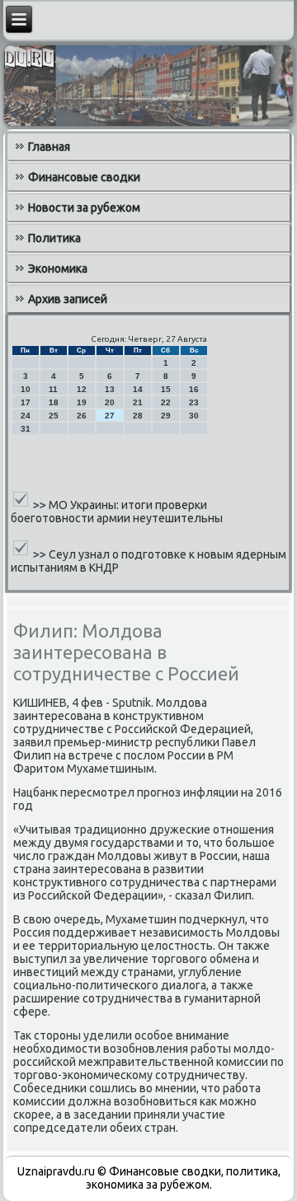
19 (82, 402)
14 (138, 389)
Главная (49, 146)
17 (26, 402)
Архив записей (67, 299)
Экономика (57, 268)
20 (110, 402)
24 (26, 415)
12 (82, 389)
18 (54, 402)
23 (194, 402)
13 (110, 389)
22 (166, 402)
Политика (54, 238)
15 (166, 389)
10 (26, 389)
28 (138, 415)
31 (26, 428)
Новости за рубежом (84, 207)
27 (110, 415)
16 (194, 389)
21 (138, 402)
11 (53, 389)
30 (194, 415)
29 (166, 415)
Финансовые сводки (84, 177)
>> (41, 505)
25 (54, 415)
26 (82, 415)
